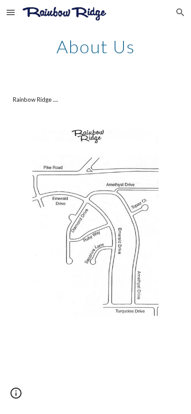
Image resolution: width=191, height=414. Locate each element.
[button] (10, 12)
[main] (95, 46)
